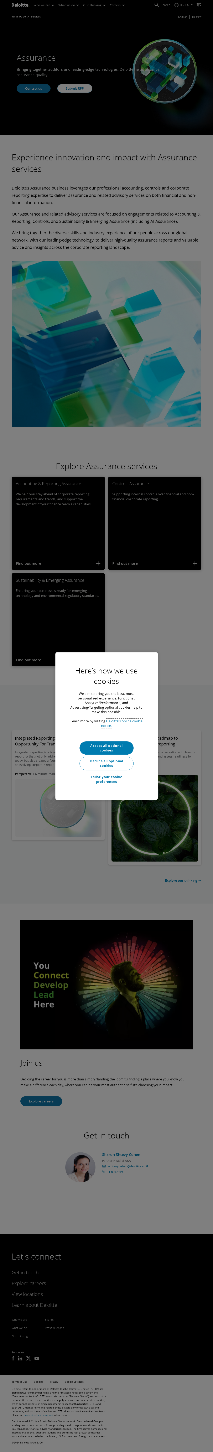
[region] (106, 726)
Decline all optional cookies (106, 763)
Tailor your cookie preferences (106, 779)
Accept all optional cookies (106, 748)
